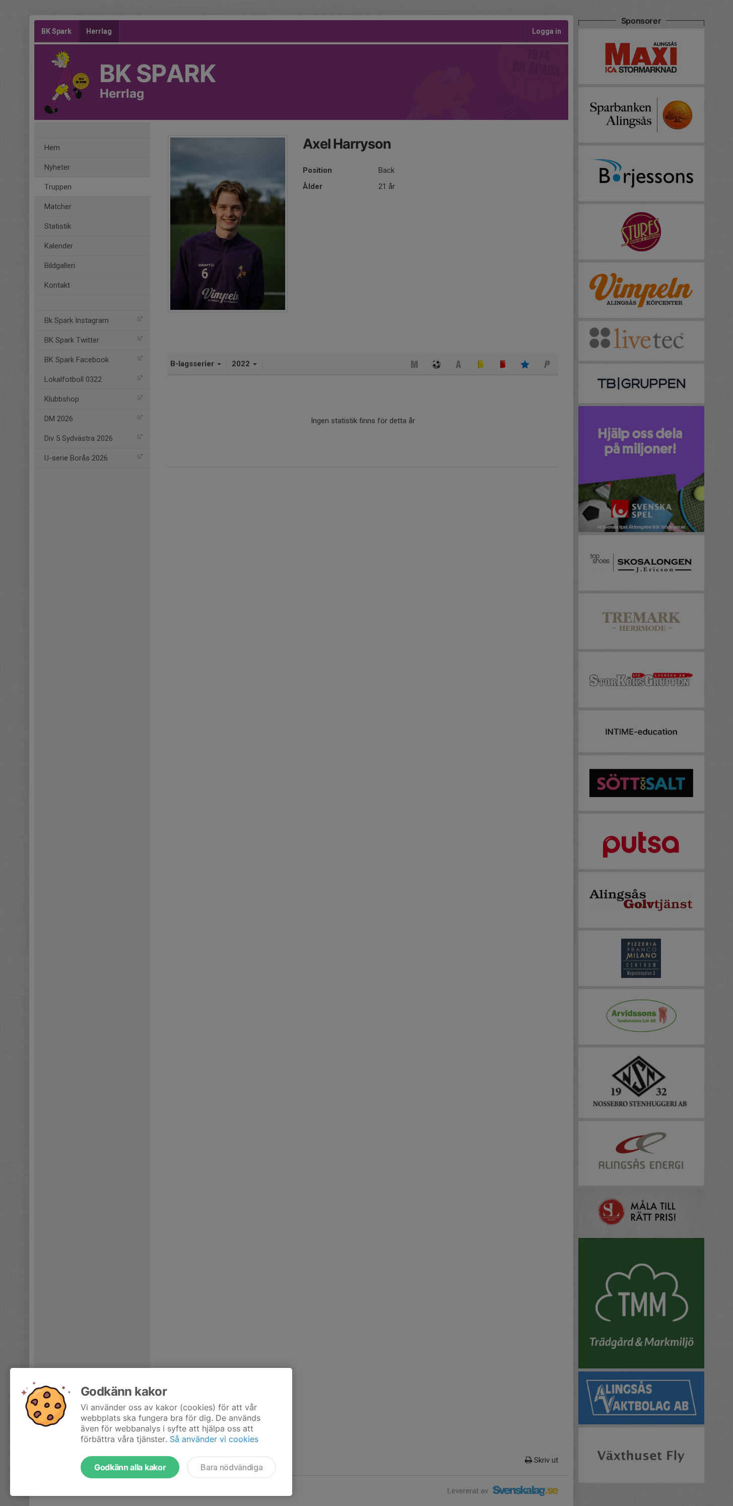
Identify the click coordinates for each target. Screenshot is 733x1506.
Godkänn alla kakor (130, 1467)
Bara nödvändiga (231, 1467)
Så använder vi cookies (214, 1439)
